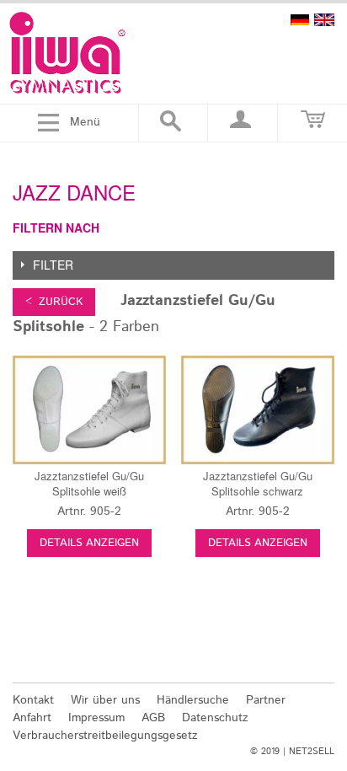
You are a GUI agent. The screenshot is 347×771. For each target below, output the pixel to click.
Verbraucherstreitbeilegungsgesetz (105, 735)
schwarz (257, 483)
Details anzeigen (89, 543)
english (324, 19)
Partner (266, 700)
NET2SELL (311, 751)
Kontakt (33, 700)
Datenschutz (215, 717)
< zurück (54, 302)
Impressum (96, 717)
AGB (153, 717)
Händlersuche (193, 700)
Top (324, 661)
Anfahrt (32, 717)
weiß (89, 483)
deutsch (300, 19)
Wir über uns (105, 700)
